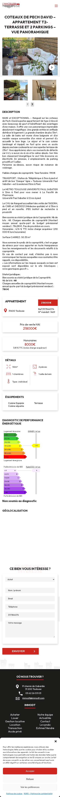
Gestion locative (15, 721)
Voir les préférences (30, 787)
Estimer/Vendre (45, 728)
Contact (45, 721)
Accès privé (15, 731)
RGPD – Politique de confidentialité (38, 793)
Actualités (45, 718)
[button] (55, 741)
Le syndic (45, 724)
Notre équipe (45, 714)
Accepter (30, 771)
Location (15, 724)
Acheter (15, 714)
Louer (14, 718)
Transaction (15, 728)
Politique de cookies (14, 793)
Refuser (30, 779)
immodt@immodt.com (33, 698)
